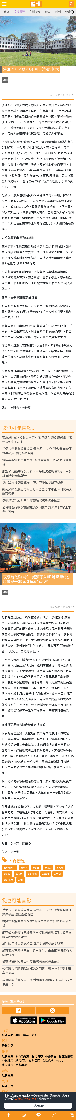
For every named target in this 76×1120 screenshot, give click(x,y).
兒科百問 (34, 1060)
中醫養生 (50, 1056)
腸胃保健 (21, 1060)
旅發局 (9, 880)
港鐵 (19, 874)
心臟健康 (7, 1060)
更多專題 (21, 1065)
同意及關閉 (38, 1105)
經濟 (25, 868)
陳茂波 (33, 874)
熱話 (26, 1035)
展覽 (61, 868)
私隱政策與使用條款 (25, 1098)
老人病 (60, 1060)
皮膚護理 (7, 1065)
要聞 (18, 1035)
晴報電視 (19, 11)
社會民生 (10, 868)
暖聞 (34, 1035)
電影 (49, 868)
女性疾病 (48, 1060)
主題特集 (35, 11)
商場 (7, 874)
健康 (6, 11)
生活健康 (37, 1056)
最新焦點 (7, 1035)
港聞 (5, 80)
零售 (37, 868)
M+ (22, 880)
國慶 (58, 874)
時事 (48, 11)
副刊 (58, 11)
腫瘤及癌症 (66, 1056)
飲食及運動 (22, 1056)
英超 (46, 874)
